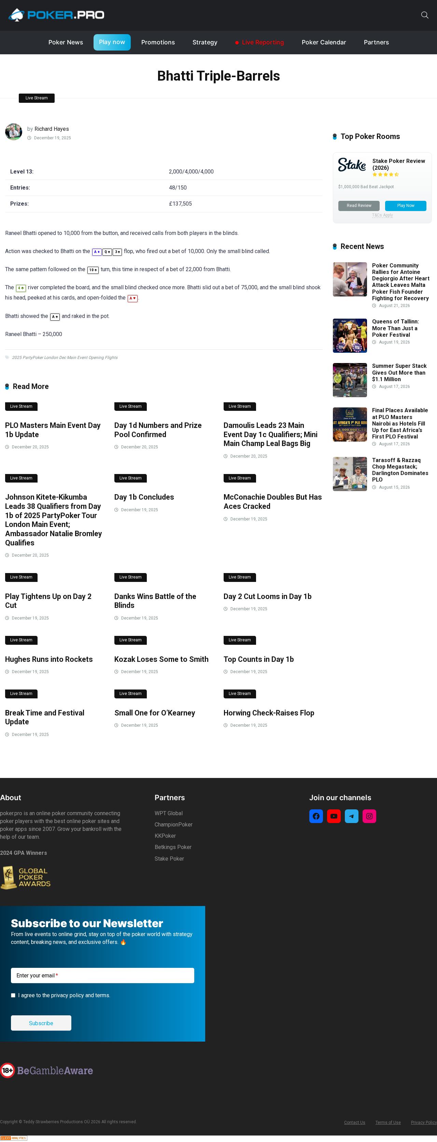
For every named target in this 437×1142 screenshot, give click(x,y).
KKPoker (165, 836)
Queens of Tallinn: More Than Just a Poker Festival (395, 328)
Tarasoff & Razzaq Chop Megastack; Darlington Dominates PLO (400, 470)
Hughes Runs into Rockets (49, 659)
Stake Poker (169, 858)
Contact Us (354, 1122)
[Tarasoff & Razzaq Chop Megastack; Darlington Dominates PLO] (350, 489)
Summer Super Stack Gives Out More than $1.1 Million (399, 372)
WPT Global (169, 813)
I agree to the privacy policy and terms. (64, 995)
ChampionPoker (174, 824)
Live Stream (37, 98)
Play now (112, 41)
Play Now (405, 205)
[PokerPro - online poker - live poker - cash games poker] (56, 14)
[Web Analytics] (13, 1139)
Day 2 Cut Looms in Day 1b (268, 596)
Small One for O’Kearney (154, 713)
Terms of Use (388, 1122)
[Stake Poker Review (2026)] (352, 169)
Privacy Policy (424, 1122)
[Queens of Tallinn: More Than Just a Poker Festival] (350, 351)
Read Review (359, 205)
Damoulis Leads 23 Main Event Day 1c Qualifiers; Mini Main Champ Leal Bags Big (271, 434)
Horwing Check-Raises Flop (269, 713)
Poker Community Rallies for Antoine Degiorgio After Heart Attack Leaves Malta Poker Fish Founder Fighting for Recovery (400, 282)
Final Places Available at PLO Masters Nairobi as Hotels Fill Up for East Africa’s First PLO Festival (400, 423)
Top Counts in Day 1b (259, 659)
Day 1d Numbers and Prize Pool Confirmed (158, 430)
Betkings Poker (173, 847)
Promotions (158, 42)
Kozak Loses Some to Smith (161, 659)
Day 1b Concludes (144, 497)
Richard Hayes (51, 129)
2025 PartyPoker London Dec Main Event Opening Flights (64, 357)
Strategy (205, 42)
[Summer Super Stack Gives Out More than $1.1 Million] (350, 395)
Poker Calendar (324, 42)
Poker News (65, 42)
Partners (376, 42)
